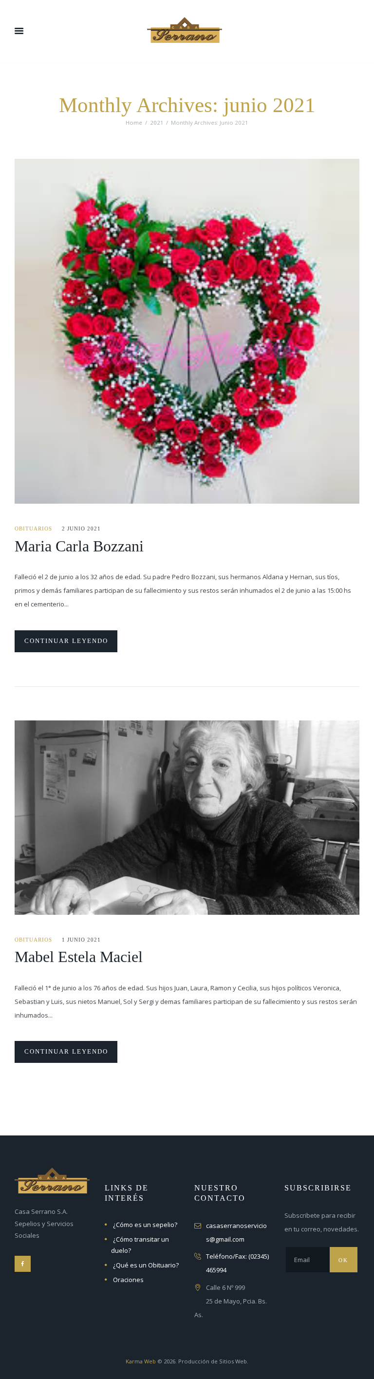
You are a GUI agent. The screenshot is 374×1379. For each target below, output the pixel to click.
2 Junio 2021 (81, 528)
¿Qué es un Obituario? (146, 1265)
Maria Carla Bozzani (79, 546)
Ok (343, 1260)
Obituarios (33, 528)
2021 (157, 122)
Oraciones (128, 1279)
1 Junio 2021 (81, 940)
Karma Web (141, 1361)
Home (134, 122)
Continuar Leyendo (66, 640)
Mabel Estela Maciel (79, 956)
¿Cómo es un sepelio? (145, 1224)
